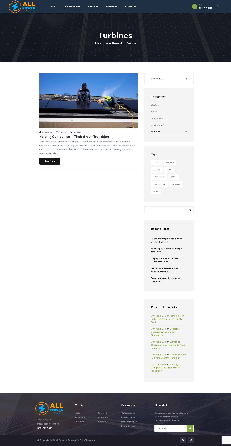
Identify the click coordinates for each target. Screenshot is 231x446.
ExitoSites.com (87, 440)
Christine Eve (158, 315)
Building (170, 162)
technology (159, 184)
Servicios (93, 6)
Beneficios (111, 6)
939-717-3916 (44, 428)
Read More (50, 161)
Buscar (190, 209)
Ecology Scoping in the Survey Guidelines (166, 280)
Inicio (52, 6)
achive (156, 162)
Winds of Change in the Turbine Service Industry (166, 240)
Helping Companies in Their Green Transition (74, 137)
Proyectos (130, 6)
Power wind (158, 177)
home (169, 170)
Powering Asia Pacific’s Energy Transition (166, 250)
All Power (49, 132)
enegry (156, 170)
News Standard (113, 43)
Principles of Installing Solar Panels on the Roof (165, 270)
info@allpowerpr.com (48, 423)
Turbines (77, 132)
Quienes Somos (71, 6)
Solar (173, 177)
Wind (155, 191)
